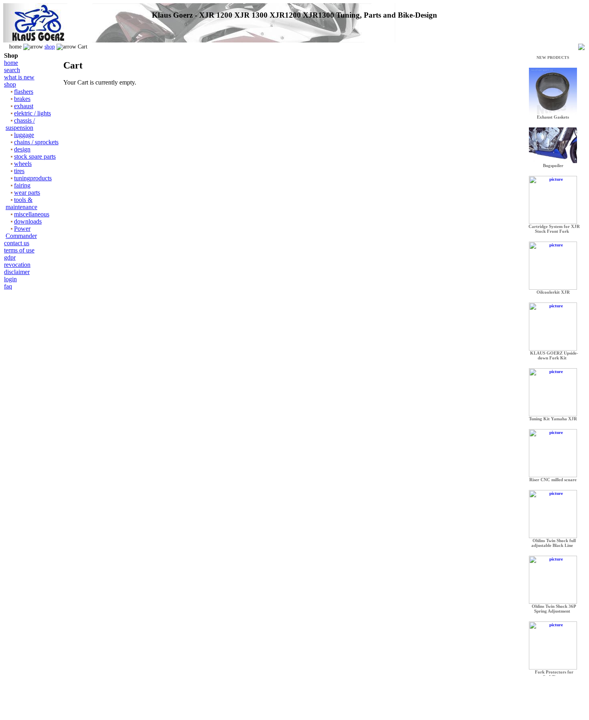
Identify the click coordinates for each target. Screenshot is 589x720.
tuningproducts (33, 178)
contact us (16, 243)
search (12, 70)
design (22, 149)
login (10, 279)
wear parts (27, 192)
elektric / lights (32, 113)
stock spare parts (35, 156)
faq (8, 286)
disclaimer (17, 271)
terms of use (19, 250)
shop (49, 47)
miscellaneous (31, 214)
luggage (24, 134)
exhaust (23, 106)
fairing (22, 185)
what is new (19, 77)
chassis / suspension (20, 124)
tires (19, 170)
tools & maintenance (21, 203)
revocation (17, 264)
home (11, 62)
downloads (28, 221)
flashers (23, 91)
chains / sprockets (36, 142)
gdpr (10, 257)
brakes (22, 98)
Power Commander (21, 232)
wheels (23, 163)
